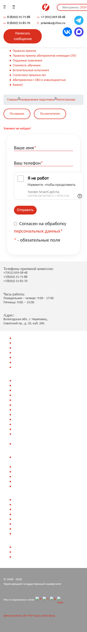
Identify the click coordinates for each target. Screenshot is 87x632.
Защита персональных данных (24, 565)
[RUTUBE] (46, 600)
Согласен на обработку (40, 227)
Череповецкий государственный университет (32, 584)
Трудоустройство (24, 519)
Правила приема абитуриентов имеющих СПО (44, 56)
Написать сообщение (23, 36)
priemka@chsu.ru (53, 23)
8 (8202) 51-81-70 (18, 23)
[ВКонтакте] (38, 600)
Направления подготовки (37, 99)
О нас (16, 500)
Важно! (18, 85)
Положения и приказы (28, 486)
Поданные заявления (27, 60)
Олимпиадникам (24, 395)
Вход (52, 615)
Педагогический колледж (31, 338)
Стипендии (20, 514)
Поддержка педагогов (28, 534)
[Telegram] (53, 600)
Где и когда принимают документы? (37, 552)
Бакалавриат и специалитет (32, 343)
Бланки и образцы (25, 481)
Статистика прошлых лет (29, 75)
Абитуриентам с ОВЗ (27, 424)
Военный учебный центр (29, 357)
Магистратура (65, 99)
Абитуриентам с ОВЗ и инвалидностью (39, 80)
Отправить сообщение (28, 557)
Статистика (20, 415)
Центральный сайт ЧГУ (17, 615)
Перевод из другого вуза (30, 410)
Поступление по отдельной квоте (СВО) (39, 444)
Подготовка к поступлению (31, 381)
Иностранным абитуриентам (32, 419)
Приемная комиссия (27, 547)
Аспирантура (21, 353)
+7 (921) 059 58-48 (53, 17)
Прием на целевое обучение (32, 429)
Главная (12, 99)
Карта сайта (40, 615)
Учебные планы (23, 367)
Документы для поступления (32, 472)
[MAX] (60, 600)
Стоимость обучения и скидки (33, 362)
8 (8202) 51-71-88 (18, 17)
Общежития (21, 509)
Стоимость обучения (27, 65)
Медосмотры (22, 400)
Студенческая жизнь (27, 524)
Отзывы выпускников (27, 529)
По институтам (50, 114)
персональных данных (37, 231)
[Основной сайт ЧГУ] (45, 7)
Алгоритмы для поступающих (33, 385)
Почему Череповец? (26, 504)
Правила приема (24, 51)
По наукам (17, 114)
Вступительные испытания (31, 70)
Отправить (25, 210)
